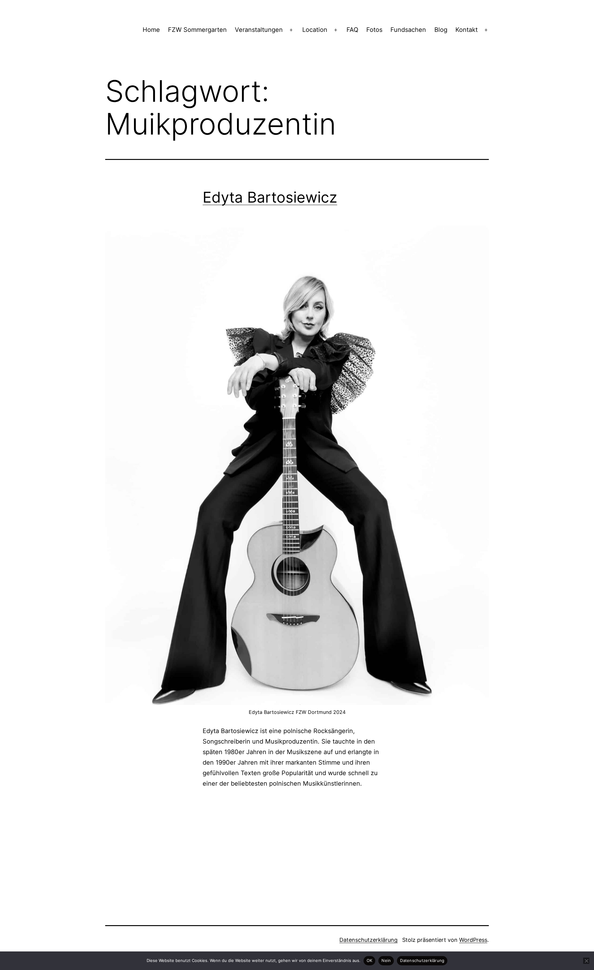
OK (369, 960)
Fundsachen (408, 29)
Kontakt (466, 29)
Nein (386, 960)
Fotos (374, 29)
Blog (440, 29)
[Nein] (586, 961)
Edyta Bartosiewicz (270, 197)
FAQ (352, 29)
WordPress (473, 940)
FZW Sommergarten (197, 29)
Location (314, 29)
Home (151, 29)
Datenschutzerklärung (368, 940)
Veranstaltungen (259, 29)
